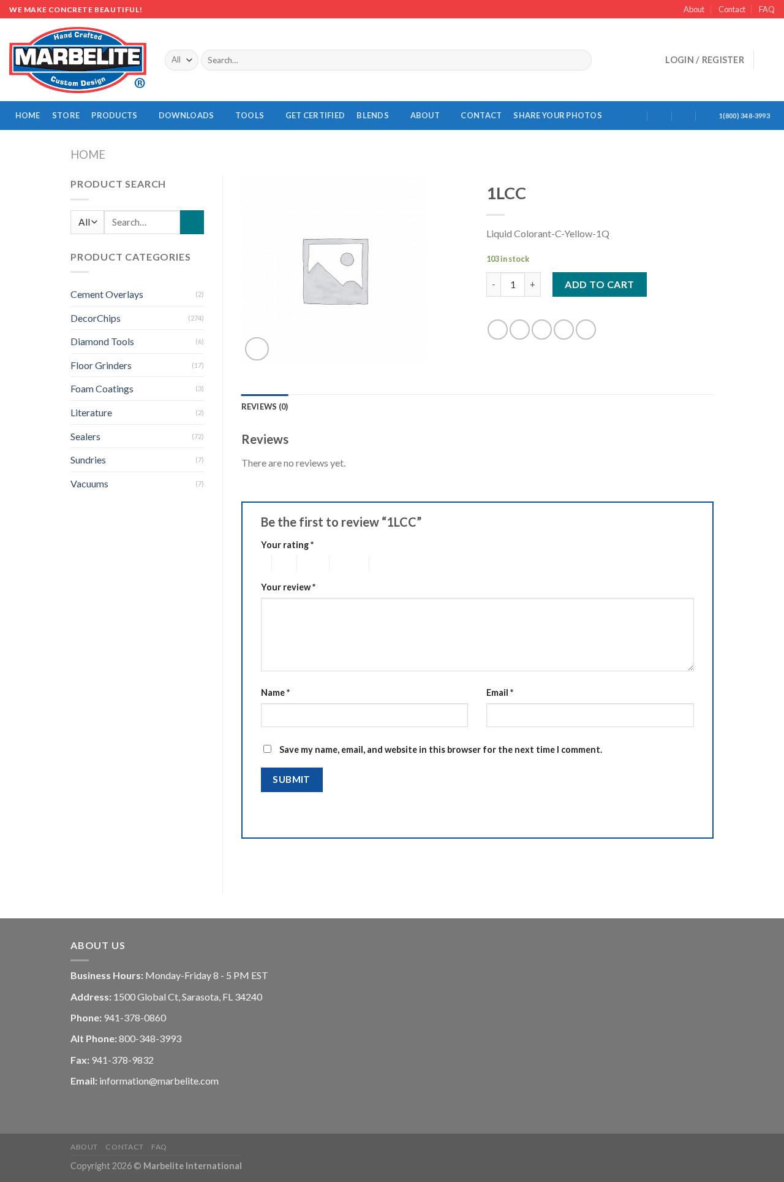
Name (275, 692)
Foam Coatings (102, 388)
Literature (91, 412)
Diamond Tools (102, 341)
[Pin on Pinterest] (564, 329)
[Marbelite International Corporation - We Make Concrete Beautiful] (77, 60)
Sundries (88, 459)
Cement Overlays (106, 294)
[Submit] (580, 60)
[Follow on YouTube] (649, 60)
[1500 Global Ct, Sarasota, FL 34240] (635, 116)
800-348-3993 (150, 1038)
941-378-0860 (135, 1017)
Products (114, 115)
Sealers (85, 436)
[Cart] (769, 60)
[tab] (264, 406)
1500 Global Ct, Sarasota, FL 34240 (187, 996)
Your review (288, 587)
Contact (731, 9)
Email (499, 692)
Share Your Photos (557, 115)
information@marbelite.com (159, 1080)
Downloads (186, 115)
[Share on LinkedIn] (586, 329)
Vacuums (89, 483)
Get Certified (315, 115)
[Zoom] (257, 349)
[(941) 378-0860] (708, 116)
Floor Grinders (101, 365)
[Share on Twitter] (520, 329)
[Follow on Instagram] (617, 60)
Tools (249, 115)
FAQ (767, 9)
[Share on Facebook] (498, 329)
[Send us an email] (633, 60)
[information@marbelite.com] (660, 116)
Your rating (287, 545)
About (694, 9)
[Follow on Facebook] (601, 60)
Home (27, 115)
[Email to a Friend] (542, 329)
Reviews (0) (264, 406)
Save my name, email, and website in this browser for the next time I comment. (440, 749)
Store (66, 115)
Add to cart (599, 284)
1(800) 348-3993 (744, 116)
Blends (372, 115)
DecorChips (95, 318)
